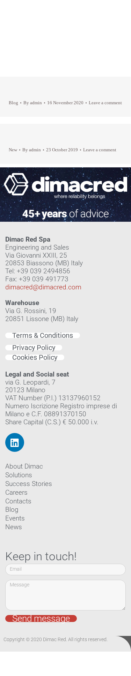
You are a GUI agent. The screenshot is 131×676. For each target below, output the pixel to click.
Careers (16, 492)
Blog (13, 102)
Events (15, 518)
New (13, 149)
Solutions (18, 475)
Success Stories (28, 484)
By (32, 102)
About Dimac (24, 466)
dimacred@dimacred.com (43, 287)
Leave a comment (105, 102)
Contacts (18, 501)
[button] (115, 24)
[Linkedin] (14, 442)
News (13, 527)
